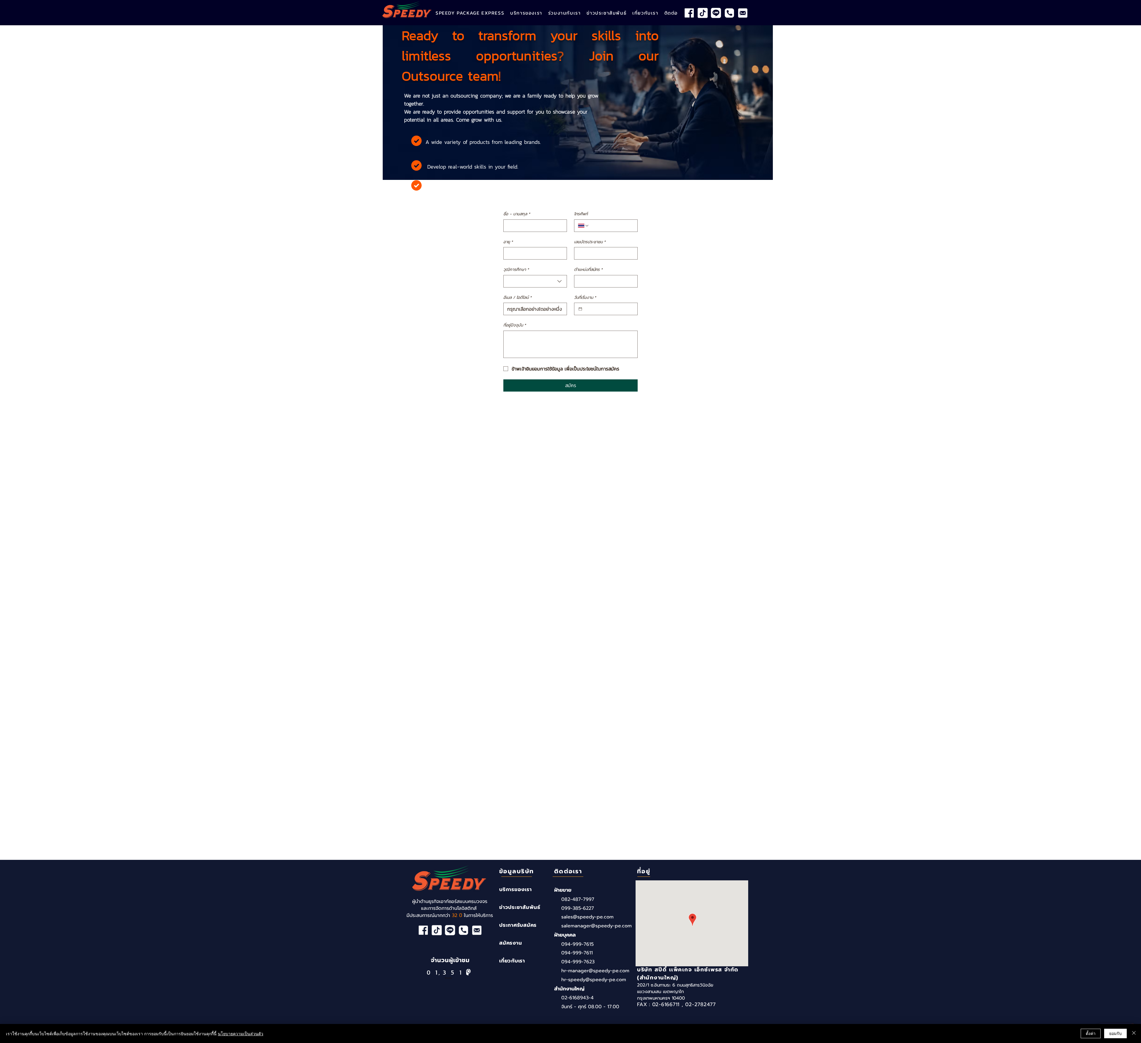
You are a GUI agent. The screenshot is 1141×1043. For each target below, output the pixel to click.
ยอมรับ (1115, 1033)
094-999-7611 (577, 952)
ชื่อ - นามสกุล (516, 214)
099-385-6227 (577, 908)
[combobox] (535, 281)
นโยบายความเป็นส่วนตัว (240, 1033)
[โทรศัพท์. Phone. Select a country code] (583, 225)
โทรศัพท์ (581, 214)
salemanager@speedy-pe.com (596, 925)
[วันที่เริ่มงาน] (580, 309)
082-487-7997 (577, 899)
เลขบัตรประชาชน (590, 242)
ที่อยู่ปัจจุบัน (514, 325)
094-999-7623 (578, 961)
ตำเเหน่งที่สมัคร (588, 270)
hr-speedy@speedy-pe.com (593, 979)
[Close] (1133, 1033)
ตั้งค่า (1091, 1033)
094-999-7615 (577, 944)
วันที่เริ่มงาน (585, 298)
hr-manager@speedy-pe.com (595, 970)
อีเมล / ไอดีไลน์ (517, 298)
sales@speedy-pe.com (587, 917)
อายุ (508, 242)
